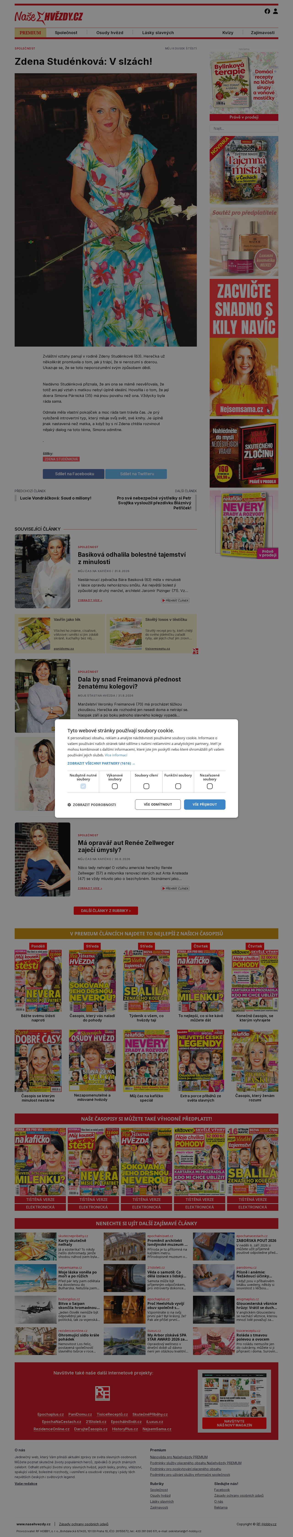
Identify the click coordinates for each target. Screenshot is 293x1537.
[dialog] (146, 768)
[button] (146, 763)
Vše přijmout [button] (205, 804)
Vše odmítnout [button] (158, 804)
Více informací (116, 755)
